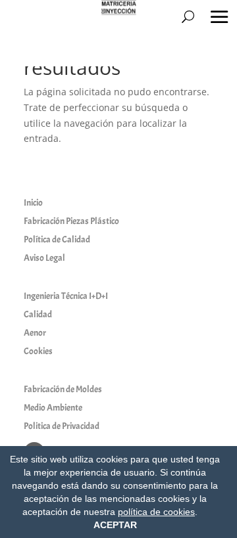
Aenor (35, 332)
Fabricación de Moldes (63, 389)
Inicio (33, 202)
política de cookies (156, 511)
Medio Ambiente (53, 407)
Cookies (38, 351)
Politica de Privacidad (61, 426)
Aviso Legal (44, 257)
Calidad (38, 314)
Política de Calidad (57, 239)
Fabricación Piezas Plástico (71, 221)
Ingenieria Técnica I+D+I (66, 296)
